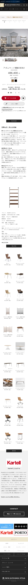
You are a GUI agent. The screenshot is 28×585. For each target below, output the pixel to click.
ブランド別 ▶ (7, 554)
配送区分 (4, 218)
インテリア (6, 9)
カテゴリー (14, 539)
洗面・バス (25, 9)
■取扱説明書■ (5, 242)
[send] (23, 98)
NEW (1, 9)
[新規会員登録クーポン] (6, 528)
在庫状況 (4, 89)
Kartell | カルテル (11, 212)
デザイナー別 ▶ (21, 554)
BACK (3, 17)
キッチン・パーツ (18, 9)
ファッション (21, 550)
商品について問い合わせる (14, 513)
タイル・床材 (11, 9)
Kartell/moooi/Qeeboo (7, 109)
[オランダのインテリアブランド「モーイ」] (20, 528)
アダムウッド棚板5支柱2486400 (15, 17)
